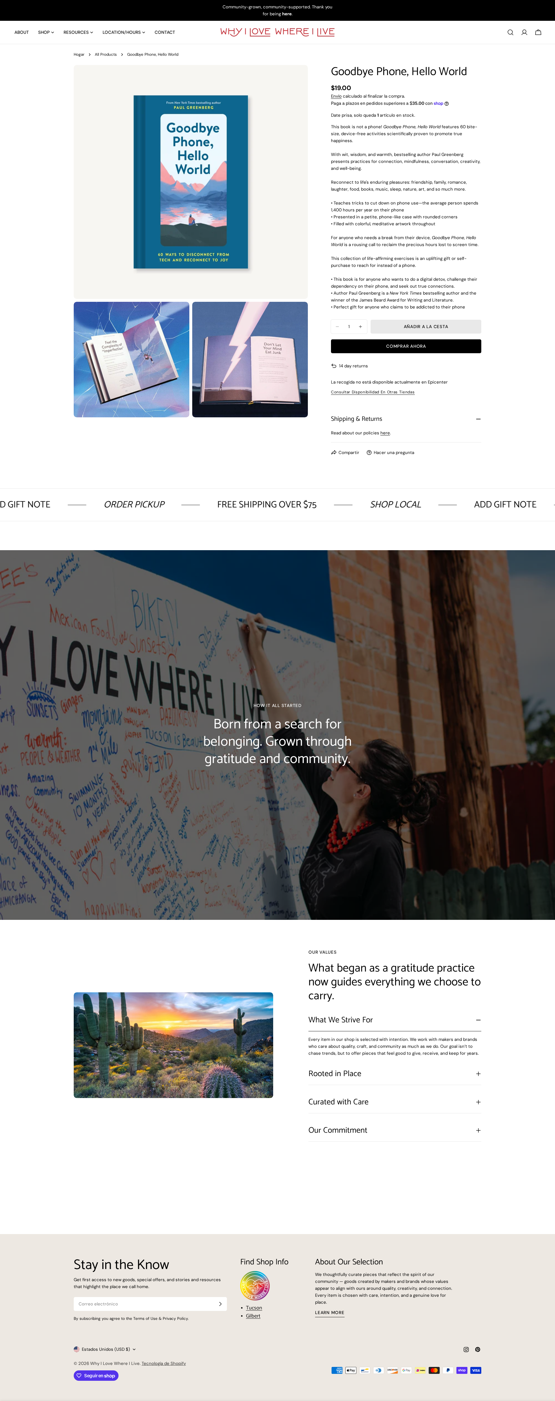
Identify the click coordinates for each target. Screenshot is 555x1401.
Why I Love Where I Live (115, 1363)
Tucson (254, 1308)
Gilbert (253, 1316)
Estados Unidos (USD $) (106, 1349)
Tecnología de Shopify (164, 1363)
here (385, 433)
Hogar (79, 54)
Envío (336, 96)
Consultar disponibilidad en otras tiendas (373, 392)
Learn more (330, 1313)
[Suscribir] (220, 1304)
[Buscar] (510, 32)
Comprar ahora (406, 346)
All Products (106, 54)
